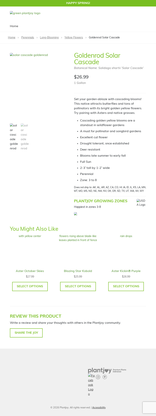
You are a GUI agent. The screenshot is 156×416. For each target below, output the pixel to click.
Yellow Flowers (73, 37)
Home (14, 26)
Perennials (27, 37)
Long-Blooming (49, 37)
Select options (30, 286)
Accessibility (99, 407)
